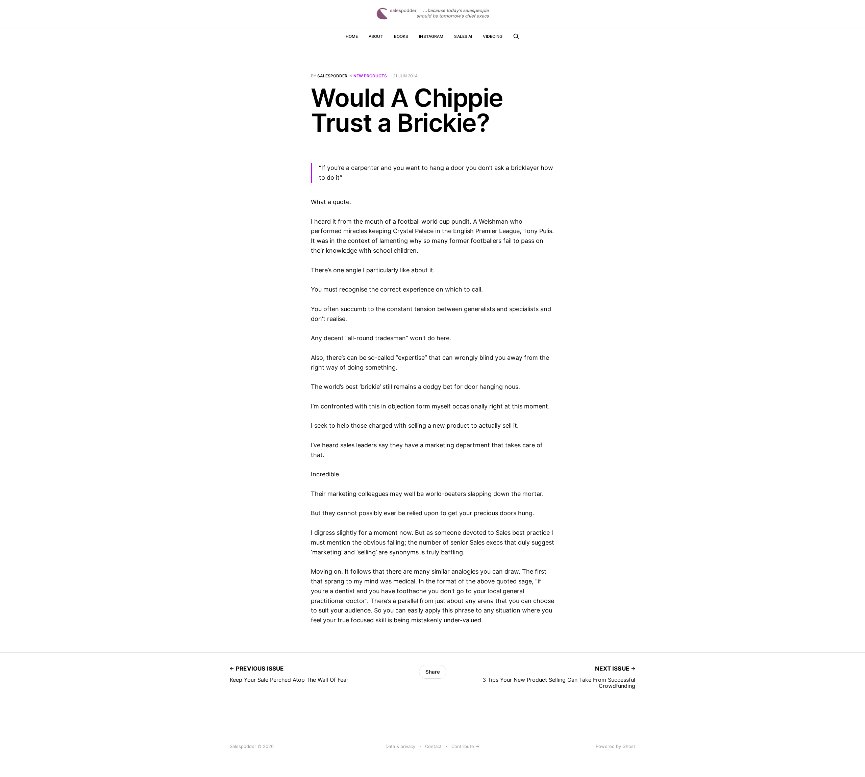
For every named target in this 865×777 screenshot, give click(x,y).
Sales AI (463, 36)
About (376, 36)
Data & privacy (400, 746)
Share (432, 672)
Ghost (628, 746)
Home (352, 36)
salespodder (332, 75)
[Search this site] (516, 36)
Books (401, 36)
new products (370, 75)
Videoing (492, 36)
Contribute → (465, 746)
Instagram (431, 36)
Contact (433, 746)
